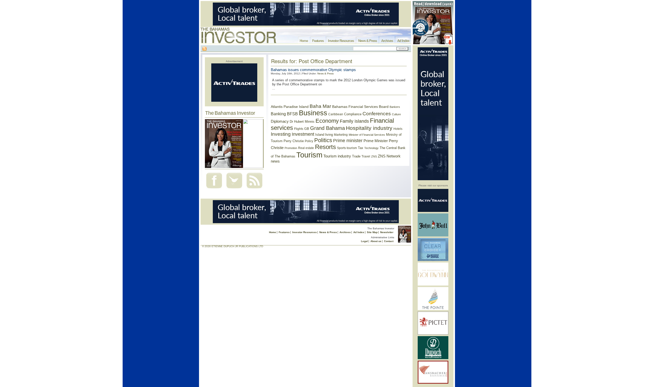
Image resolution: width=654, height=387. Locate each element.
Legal (364, 241)
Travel (365, 156)
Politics (323, 140)
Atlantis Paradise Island (290, 107)
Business (313, 113)
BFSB (292, 113)
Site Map (372, 232)
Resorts (325, 147)
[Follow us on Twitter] (234, 189)
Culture (396, 114)
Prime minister (348, 140)
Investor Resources (341, 41)
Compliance (352, 114)
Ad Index (403, 41)
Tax (360, 148)
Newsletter (386, 232)
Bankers (395, 106)
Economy (327, 121)
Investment (303, 134)
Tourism (309, 155)
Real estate (306, 148)
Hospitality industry (369, 128)
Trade (356, 156)
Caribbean (335, 114)
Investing (281, 134)
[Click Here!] (433, 211)
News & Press (367, 41)
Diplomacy (280, 121)
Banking (278, 113)
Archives (387, 41)
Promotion (291, 148)
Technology (371, 148)
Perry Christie (294, 141)
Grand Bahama (327, 128)
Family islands (354, 121)
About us (375, 241)
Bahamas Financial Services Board (360, 107)
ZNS (374, 156)
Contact (388, 241)
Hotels (397, 128)
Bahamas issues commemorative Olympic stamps (313, 69)
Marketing (341, 134)
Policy (309, 141)
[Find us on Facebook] (214, 189)
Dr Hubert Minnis (302, 121)
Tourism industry (337, 156)
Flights (298, 129)
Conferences (377, 113)
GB (306, 129)
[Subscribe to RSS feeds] (254, 189)
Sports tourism (347, 148)
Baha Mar (320, 106)
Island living (324, 134)
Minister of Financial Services (367, 134)
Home (304, 41)
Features (318, 41)
